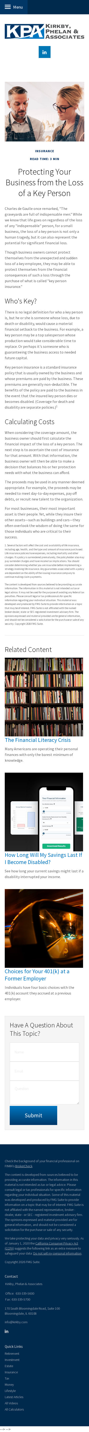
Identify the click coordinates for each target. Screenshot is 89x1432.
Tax (7, 1378)
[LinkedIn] (6, 1331)
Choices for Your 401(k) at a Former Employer (37, 975)
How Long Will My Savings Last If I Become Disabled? (43, 858)
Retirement (12, 1353)
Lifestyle (10, 1391)
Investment (12, 1360)
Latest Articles (14, 1397)
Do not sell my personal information (57, 1253)
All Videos (11, 1403)
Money (9, 1384)
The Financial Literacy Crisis (38, 740)
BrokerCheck (23, 1166)
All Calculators (14, 1409)
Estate (9, 1366)
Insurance (11, 1372)
